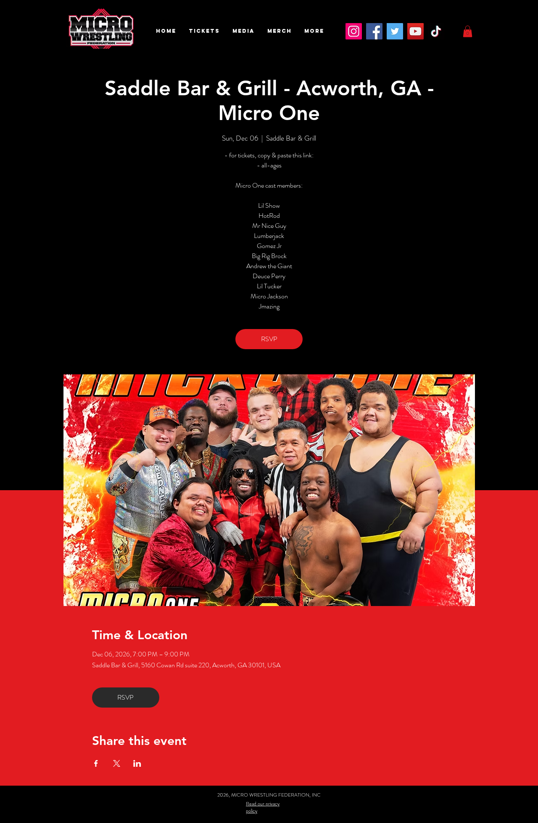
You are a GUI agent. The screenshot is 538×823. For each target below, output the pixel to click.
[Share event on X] (117, 763)
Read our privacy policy (263, 807)
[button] (204, 31)
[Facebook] (374, 31)
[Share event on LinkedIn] (137, 763)
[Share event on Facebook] (96, 763)
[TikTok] (436, 31)
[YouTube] (415, 31)
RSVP (269, 339)
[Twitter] (395, 31)
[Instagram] (353, 31)
